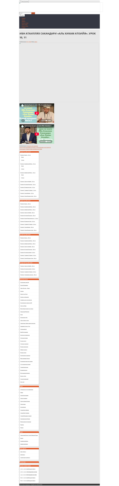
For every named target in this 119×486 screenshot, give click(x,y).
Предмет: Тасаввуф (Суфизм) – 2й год (28, 224)
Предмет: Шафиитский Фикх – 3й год (27, 243)
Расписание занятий (24, 282)
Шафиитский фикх (24, 444)
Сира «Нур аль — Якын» (25, 288)
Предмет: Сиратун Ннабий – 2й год (27, 212)
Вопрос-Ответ (25, 26)
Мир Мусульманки (24, 332)
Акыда (23, 19)
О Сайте (23, 27)
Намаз (21, 392)
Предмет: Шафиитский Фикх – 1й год (27, 172)
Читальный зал (23, 329)
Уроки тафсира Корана (25, 401)
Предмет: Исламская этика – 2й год (27, 221)
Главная (23, 18)
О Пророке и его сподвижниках (26, 389)
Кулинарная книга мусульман (26, 361)
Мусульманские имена (25, 373)
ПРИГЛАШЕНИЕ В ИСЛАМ (32, 471)
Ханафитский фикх (24, 441)
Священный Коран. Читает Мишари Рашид (29, 435)
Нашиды (22, 424)
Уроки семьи (24, 24)
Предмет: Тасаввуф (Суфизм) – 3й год (28, 255)
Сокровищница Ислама (25, 418)
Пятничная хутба (23, 317)
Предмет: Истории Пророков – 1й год (28, 184)
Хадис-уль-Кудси (23, 294)
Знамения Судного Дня (25, 326)
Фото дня (22, 381)
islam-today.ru (23, 451)
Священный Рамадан (24, 311)
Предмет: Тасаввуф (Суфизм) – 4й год (28, 271)
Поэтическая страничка (25, 355)
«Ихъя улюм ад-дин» (24, 320)
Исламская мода (23, 370)
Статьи (22, 160)
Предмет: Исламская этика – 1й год (27, 187)
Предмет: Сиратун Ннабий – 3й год (27, 246)
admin (36, 41)
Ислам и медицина (24, 346)
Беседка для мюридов (32, 146)
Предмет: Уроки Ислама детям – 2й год (28, 230)
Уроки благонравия (24, 395)
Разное (21, 427)
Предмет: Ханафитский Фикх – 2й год (28, 206)
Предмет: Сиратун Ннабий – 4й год (27, 266)
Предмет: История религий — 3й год (27, 252)
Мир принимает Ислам (25, 358)
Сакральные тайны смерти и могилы (27, 323)
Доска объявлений (24, 379)
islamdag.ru (22, 454)
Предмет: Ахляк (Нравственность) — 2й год (29, 218)
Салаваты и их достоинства (26, 300)
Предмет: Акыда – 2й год (25, 203)
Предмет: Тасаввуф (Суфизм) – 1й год (28, 190)
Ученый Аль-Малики (24, 410)
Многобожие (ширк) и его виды (26, 308)
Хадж (21, 314)
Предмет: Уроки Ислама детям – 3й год (28, 258)
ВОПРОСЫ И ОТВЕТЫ (31, 469)
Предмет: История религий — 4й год (27, 268)
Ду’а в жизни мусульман (25, 364)
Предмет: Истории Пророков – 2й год (28, 215)
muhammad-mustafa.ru (25, 457)
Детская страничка (24, 343)
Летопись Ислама (24, 338)
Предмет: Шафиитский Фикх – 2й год (27, 209)
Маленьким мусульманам (25, 421)
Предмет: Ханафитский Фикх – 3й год (28, 240)
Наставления (23, 407)
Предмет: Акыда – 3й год (25, 237)
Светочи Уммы (23, 305)
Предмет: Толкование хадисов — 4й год (28, 274)
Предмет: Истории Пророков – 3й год (28, 249)
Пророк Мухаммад (24, 285)
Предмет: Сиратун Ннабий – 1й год (27, 181)
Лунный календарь (24, 367)
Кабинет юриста (23, 349)
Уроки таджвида (23, 398)
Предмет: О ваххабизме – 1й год (27, 193)
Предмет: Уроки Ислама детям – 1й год (28, 196)
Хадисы (23, 21)
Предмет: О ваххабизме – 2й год (27, 227)
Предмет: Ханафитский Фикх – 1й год (28, 163)
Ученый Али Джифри (24, 413)
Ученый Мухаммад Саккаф (25, 415)
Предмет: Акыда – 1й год (25, 155)
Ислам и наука (25, 23)
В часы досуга (23, 341)
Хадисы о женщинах (24, 297)
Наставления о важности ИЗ (26, 302)
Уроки (22, 157)
